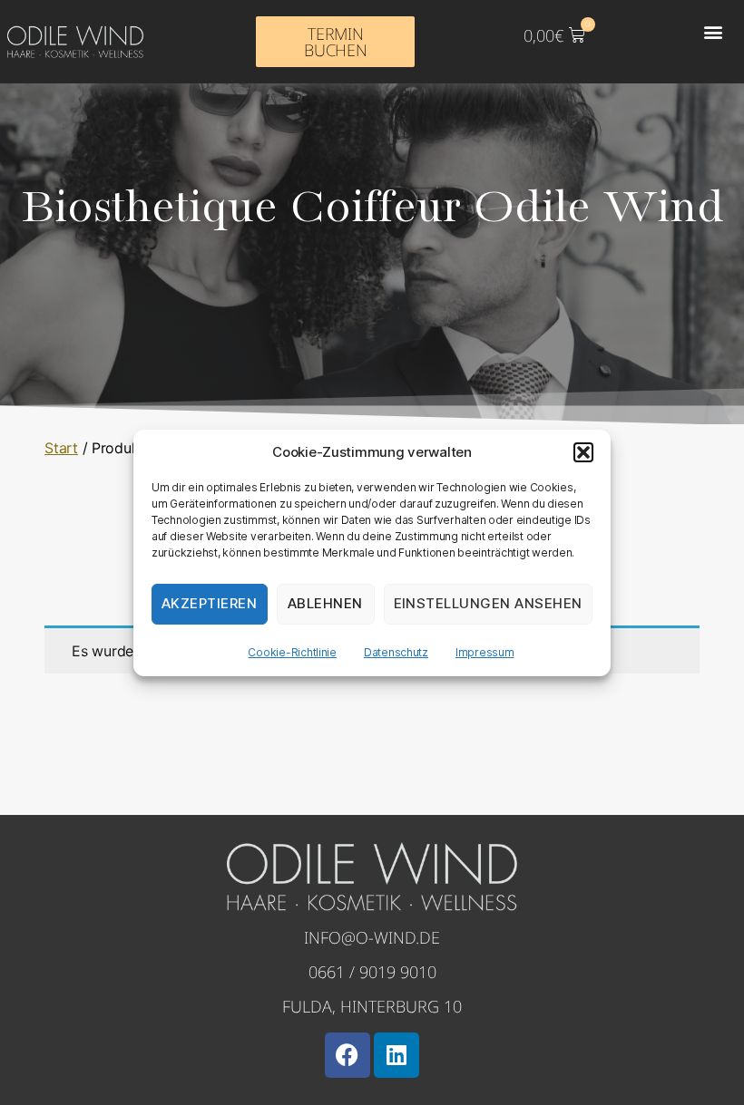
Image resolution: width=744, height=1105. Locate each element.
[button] (583, 452)
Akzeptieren (210, 603)
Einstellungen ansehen (488, 603)
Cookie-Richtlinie (292, 652)
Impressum (484, 652)
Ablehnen (325, 603)
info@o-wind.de (372, 937)
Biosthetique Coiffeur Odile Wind (372, 208)
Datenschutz (396, 652)
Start (61, 448)
